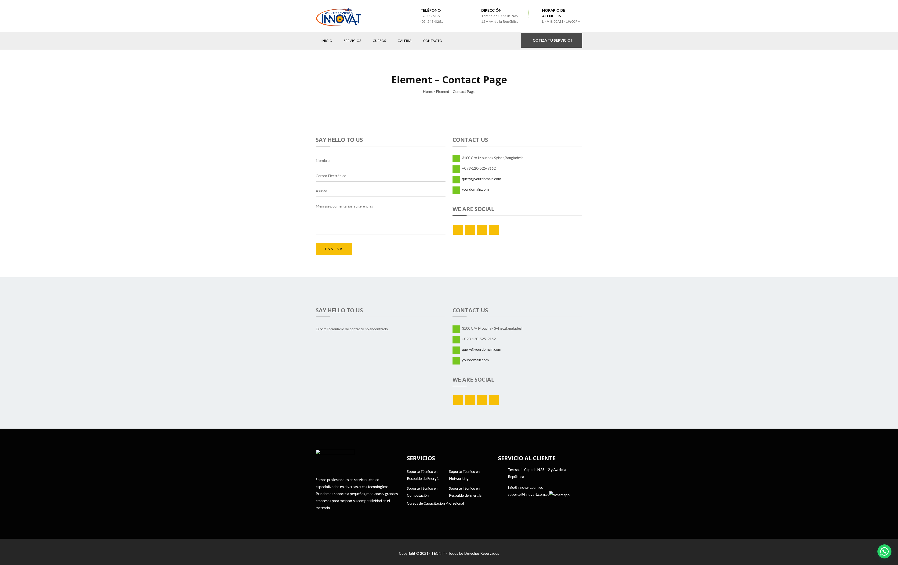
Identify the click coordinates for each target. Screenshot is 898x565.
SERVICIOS (352, 41)
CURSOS (379, 41)
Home (428, 91)
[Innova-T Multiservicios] (358, 16)
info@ (513, 487)
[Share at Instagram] (482, 230)
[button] (884, 551)
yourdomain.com (475, 189)
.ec (541, 487)
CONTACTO (432, 41)
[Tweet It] (458, 230)
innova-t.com (528, 487)
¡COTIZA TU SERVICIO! (551, 40)
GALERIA (405, 41)
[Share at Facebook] (470, 230)
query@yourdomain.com (481, 178)
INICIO (326, 41)
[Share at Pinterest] (494, 230)
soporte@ (516, 494)
